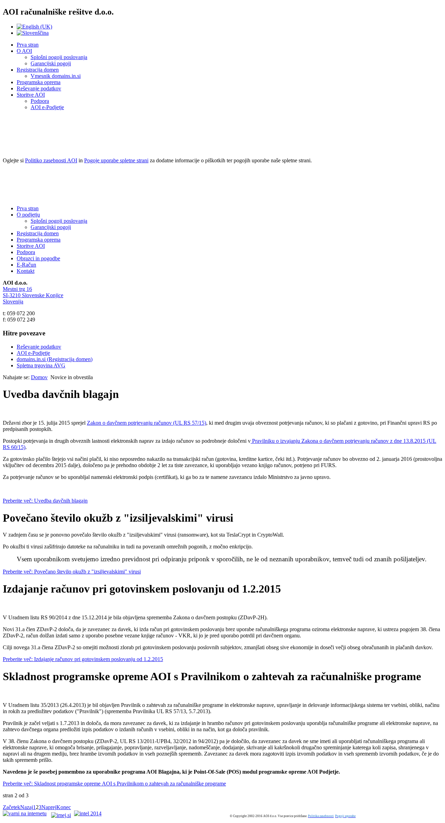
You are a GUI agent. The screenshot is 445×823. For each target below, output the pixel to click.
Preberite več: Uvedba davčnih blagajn (45, 501)
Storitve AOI (31, 95)
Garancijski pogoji (51, 63)
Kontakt (25, 271)
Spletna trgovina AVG (41, 365)
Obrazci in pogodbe (38, 258)
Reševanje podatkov (39, 88)
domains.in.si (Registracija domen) (54, 359)
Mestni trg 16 (17, 289)
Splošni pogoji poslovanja (59, 57)
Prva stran (28, 45)
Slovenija (13, 301)
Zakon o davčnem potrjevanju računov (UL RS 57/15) (146, 423)
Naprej (48, 807)
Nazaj (26, 807)
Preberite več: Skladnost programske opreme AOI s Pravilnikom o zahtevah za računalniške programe (114, 784)
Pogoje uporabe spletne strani (116, 160)
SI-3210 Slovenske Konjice (33, 295)
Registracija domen (38, 70)
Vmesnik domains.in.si (56, 76)
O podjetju (28, 215)
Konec (63, 807)
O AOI (24, 51)
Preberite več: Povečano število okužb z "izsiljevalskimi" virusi (72, 572)
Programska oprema (38, 82)
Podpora (40, 101)
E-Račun (26, 265)
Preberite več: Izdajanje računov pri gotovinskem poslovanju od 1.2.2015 (83, 659)
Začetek (11, 807)
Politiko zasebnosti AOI (51, 160)
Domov (39, 377)
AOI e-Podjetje (47, 107)
